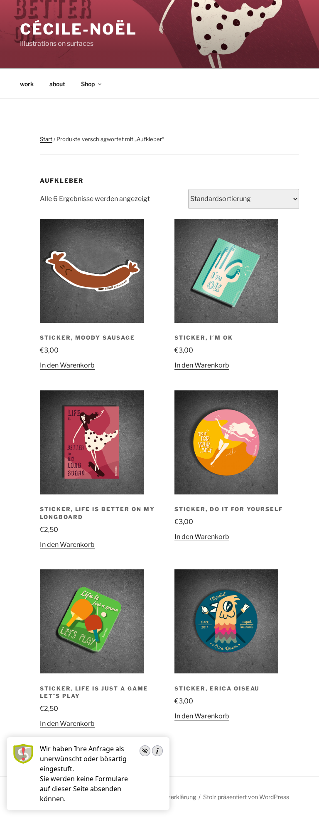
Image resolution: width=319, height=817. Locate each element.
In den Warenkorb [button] (67, 365)
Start (46, 139)
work (27, 83)
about (57, 83)
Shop (88, 83)
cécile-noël (78, 29)
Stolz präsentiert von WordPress (246, 796)
